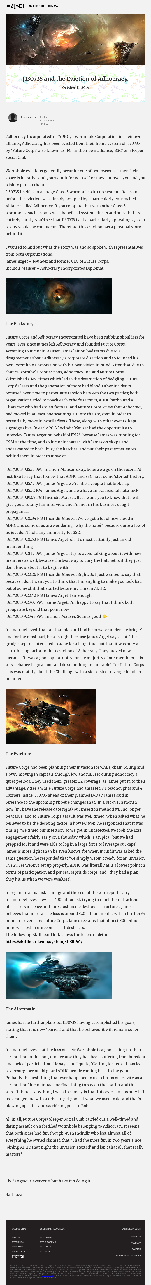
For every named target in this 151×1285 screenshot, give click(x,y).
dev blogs (46, 1237)
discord (16, 1237)
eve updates (47, 1251)
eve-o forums (48, 1242)
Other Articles (47, 120)
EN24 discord (36, 5)
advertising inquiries (128, 1255)
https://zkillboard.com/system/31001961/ (44, 941)
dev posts (46, 1246)
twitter (136, 1249)
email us (136, 1236)
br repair (17, 1246)
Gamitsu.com (47, 1275)
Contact (44, 117)
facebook (135, 1243)
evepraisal (18, 1242)
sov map (53, 5)
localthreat (19, 1251)
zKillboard (45, 124)
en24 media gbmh (131, 1229)
